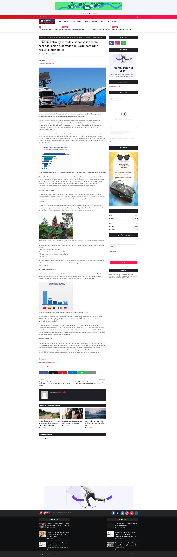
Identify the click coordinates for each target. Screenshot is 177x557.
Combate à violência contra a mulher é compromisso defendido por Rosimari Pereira (58, 534)
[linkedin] (136, 513)
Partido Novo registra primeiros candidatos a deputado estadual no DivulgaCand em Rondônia (112, 30)
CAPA (40, 17)
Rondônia (49, 367)
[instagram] (137, 17)
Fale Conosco (46, 17)
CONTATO (136, 554)
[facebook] (111, 43)
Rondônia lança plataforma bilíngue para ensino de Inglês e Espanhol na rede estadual (126, 545)
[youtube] (132, 513)
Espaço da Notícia (53, 554)
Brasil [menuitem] (101, 22)
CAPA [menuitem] (59, 22)
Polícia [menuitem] (73, 22)
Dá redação (42, 54)
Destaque (123, 218)
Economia (50, 37)
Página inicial (43, 37)
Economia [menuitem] (87, 22)
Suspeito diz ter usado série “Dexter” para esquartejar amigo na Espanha (58, 525)
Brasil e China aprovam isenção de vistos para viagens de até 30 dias (95, 423)
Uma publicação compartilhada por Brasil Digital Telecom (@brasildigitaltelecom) (133, 138)
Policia (123, 223)
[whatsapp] (123, 43)
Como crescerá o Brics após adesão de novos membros (126, 525)
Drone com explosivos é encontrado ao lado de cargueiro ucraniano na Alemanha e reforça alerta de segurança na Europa (63, 30)
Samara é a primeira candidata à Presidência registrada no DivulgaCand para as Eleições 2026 (57, 545)
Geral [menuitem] (107, 22)
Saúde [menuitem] (79, 22)
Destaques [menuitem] (115, 22)
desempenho (70, 325)
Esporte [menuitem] (94, 22)
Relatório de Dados (76, 123)
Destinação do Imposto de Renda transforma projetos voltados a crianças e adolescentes (49, 423)
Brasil (123, 215)
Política (123, 226)
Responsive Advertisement (46, 63)
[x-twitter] (118, 513)
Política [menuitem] (66, 22)
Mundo (123, 221)
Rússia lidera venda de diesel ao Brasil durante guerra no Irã (72, 422)
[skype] (122, 513)
